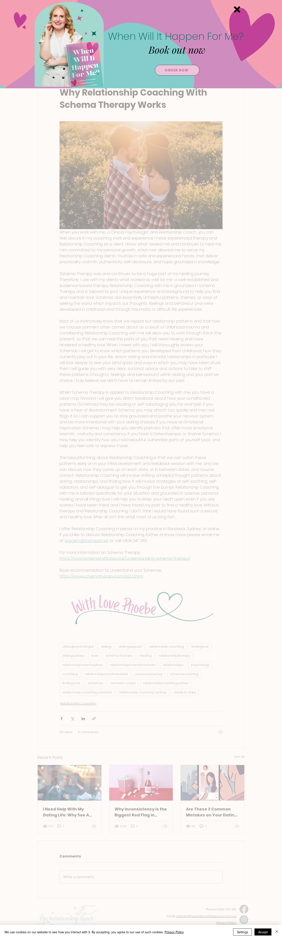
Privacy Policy (174, 932)
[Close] (276, 931)
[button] (237, 9)
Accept (263, 932)
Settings (242, 932)
